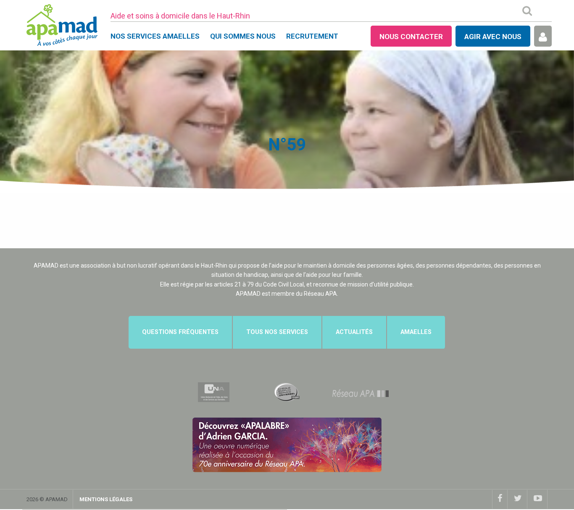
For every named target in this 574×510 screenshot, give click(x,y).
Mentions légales (105, 499)
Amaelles (416, 332)
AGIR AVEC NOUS (492, 36)
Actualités (354, 332)
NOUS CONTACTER (411, 36)
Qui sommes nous (243, 36)
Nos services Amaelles (155, 36)
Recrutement (312, 36)
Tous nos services (277, 332)
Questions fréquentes (180, 332)
